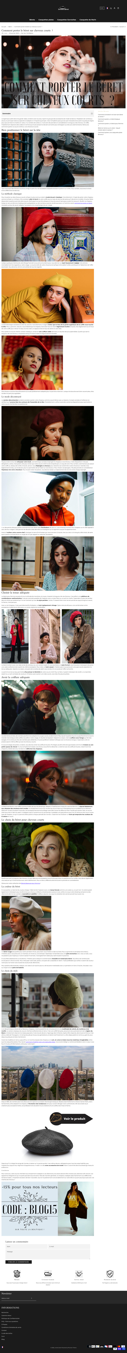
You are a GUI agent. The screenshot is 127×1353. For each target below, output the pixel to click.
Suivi (3, 1336)
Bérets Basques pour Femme (30, 883)
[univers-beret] (63, 8)
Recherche (4, 1312)
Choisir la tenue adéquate (15, 592)
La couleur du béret (10, 887)
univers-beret (58, 1347)
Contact (4, 1330)
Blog (3, 1339)
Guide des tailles (6, 1333)
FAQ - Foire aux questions (9, 1321)
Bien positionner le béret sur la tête (20, 130)
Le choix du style (9, 971)
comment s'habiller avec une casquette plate (40, 1042)
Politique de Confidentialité (10, 1318)
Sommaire (6, 113)
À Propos (4, 1324)
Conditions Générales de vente (11, 1327)
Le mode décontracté (11, 397)
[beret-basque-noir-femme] (47, 1161)
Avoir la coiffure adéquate (15, 677)
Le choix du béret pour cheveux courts (22, 820)
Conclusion (5, 1170)
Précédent (115, 26)
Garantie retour (6, 1315)
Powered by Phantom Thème (69, 1347)
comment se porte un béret (83, 203)
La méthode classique (11, 194)
